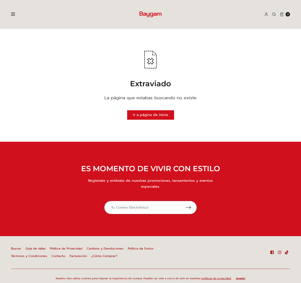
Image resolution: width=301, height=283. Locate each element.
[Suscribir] (191, 207)
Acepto (240, 278)
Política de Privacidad (66, 248)
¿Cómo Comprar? (104, 256)
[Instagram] (279, 252)
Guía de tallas (36, 248)
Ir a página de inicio (150, 115)
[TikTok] (287, 252)
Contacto (58, 256)
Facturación (78, 256)
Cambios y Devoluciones (105, 248)
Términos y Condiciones (29, 256)
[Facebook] (272, 252)
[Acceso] (266, 14)
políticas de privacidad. (216, 278)
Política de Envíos (141, 248)
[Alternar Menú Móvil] (16, 14)
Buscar (16, 248)
